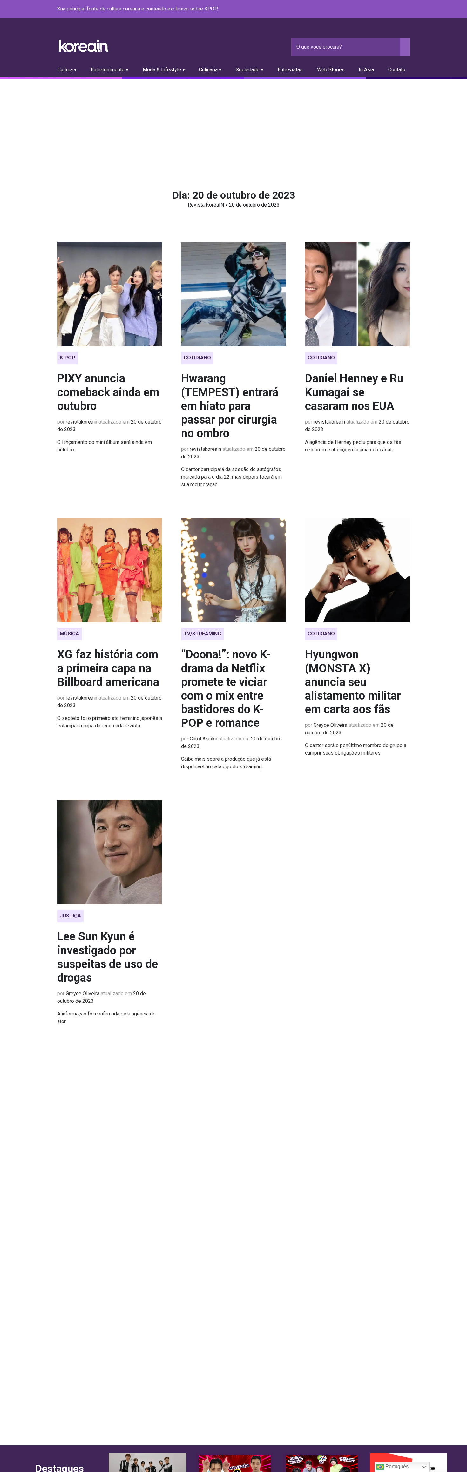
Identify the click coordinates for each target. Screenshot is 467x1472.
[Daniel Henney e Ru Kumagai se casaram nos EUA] (357, 294)
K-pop (67, 358)
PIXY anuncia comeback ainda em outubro (108, 392)
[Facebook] (360, 9)
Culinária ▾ (210, 70)
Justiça (70, 916)
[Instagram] (367, 9)
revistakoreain (81, 422)
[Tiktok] (398, 9)
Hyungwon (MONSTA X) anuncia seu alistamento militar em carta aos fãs (353, 682)
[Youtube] (383, 9)
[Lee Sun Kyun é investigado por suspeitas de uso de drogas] (109, 852)
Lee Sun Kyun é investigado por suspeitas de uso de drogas (107, 957)
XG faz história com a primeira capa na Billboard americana (108, 668)
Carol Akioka (203, 739)
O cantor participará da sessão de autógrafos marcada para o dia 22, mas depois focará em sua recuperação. (231, 477)
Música (69, 634)
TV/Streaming (202, 634)
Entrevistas (290, 70)
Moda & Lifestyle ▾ (164, 70)
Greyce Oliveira (330, 725)
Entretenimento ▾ (109, 70)
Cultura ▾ (67, 70)
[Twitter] (375, 9)
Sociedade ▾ (249, 70)
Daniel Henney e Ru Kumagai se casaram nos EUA (354, 392)
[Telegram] (406, 9)
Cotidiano (197, 358)
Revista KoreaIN (83, 46)
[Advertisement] (233, 126)
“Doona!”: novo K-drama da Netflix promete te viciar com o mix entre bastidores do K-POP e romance (226, 689)
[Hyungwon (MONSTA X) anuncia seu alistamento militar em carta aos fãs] (357, 570)
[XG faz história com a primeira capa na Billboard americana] (109, 570)
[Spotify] (390, 9)
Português (396, 1466)
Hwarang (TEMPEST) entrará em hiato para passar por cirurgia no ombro (229, 406)
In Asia (366, 70)
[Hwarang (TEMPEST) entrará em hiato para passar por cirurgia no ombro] (233, 294)
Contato (396, 70)
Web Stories (331, 70)
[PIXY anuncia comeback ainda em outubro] (109, 294)
